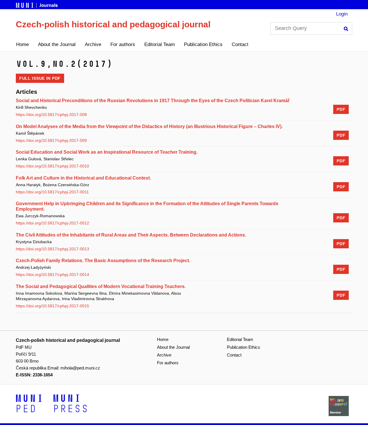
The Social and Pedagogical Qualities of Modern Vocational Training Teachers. (101, 286)
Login (342, 14)
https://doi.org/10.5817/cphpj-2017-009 (51, 140)
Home (22, 44)
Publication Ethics (203, 44)
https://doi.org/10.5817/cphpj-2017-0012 (52, 223)
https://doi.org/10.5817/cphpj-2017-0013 (52, 249)
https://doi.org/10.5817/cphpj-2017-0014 (52, 274)
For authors (122, 44)
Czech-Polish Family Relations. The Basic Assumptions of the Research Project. (103, 260)
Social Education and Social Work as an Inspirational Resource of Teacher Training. (107, 152)
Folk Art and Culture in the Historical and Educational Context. (83, 178)
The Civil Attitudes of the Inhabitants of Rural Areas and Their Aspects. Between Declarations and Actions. (131, 234)
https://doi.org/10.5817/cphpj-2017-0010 (52, 166)
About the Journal (57, 44)
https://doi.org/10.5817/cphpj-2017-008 (51, 114)
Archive (93, 44)
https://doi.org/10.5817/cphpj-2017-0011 (52, 192)
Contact (240, 44)
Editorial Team (159, 44)
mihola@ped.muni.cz (80, 367)
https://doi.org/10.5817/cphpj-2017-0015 (52, 306)
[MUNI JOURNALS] (37, 4)
